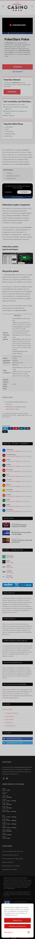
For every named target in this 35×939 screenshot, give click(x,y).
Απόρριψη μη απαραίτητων (17, 926)
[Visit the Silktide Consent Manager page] (28, 932)
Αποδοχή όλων (17, 920)
